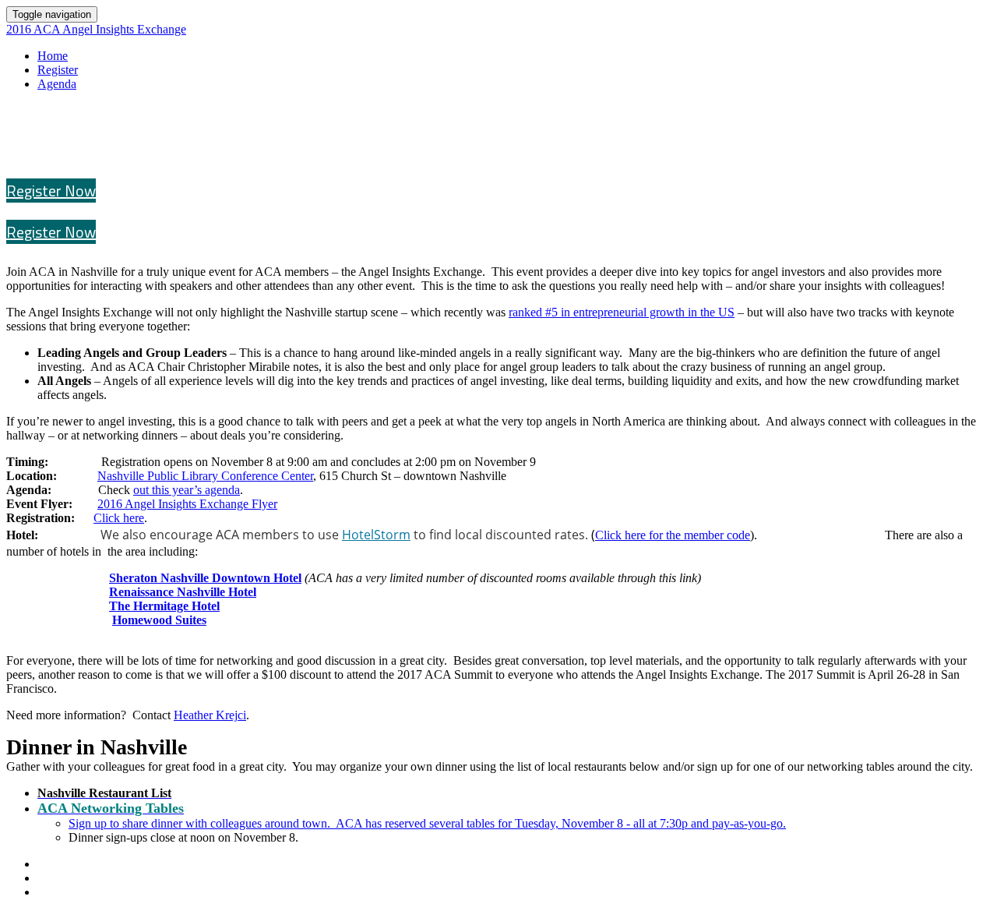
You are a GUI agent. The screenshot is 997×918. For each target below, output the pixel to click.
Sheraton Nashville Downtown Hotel (205, 577)
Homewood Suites (159, 620)
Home (52, 55)
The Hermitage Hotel (164, 606)
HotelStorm (376, 534)
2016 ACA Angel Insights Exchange (96, 29)
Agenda (56, 83)
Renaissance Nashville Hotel (182, 591)
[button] (51, 190)
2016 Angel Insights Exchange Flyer (187, 503)
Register (57, 69)
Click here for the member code (672, 535)
